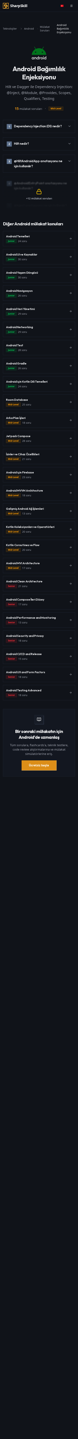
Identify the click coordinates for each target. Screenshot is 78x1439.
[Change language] (62, 6)
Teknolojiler (10, 28)
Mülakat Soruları (45, 28)
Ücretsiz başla (39, 765)
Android (29, 28)
